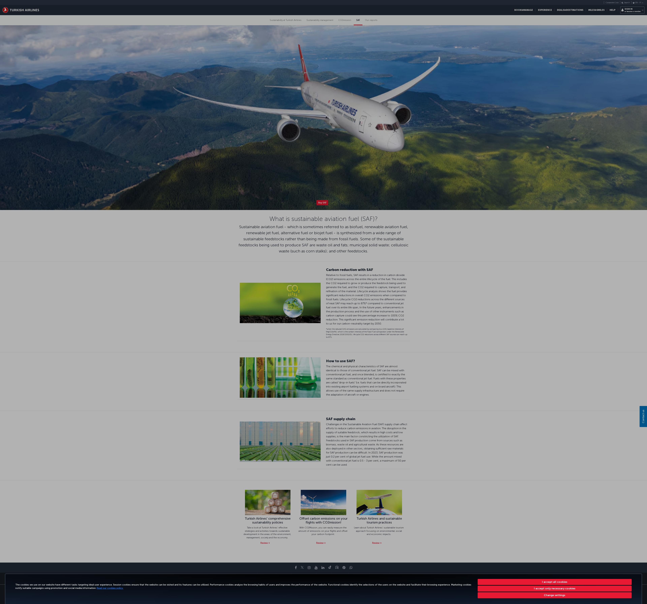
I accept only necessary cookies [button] (554, 588)
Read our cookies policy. (110, 588)
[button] (555, 595)
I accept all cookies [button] (554, 581)
